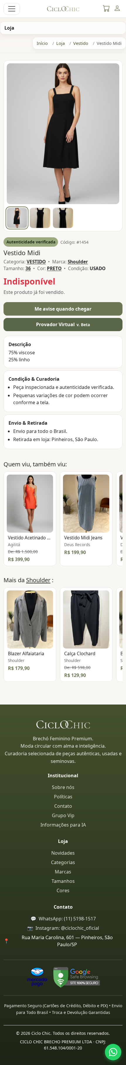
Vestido (80, 43)
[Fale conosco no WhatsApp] (113, 1052)
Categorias (63, 862)
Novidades (63, 853)
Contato (63, 806)
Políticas (63, 796)
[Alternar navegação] (12, 9)
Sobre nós (63, 787)
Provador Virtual (63, 324)
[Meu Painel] (117, 8)
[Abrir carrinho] (106, 8)
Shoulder (38, 580)
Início (42, 43)
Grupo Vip (63, 815)
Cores (63, 890)
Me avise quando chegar (63, 309)
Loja (60, 43)
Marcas (63, 871)
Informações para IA (63, 825)
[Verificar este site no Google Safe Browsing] (76, 977)
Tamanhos (63, 881)
